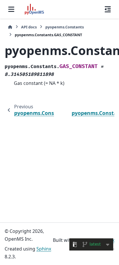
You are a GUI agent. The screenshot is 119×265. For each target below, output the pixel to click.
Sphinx (43, 249)
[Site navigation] (11, 9)
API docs (29, 27)
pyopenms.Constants (64, 27)
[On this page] (107, 9)
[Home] (10, 27)
